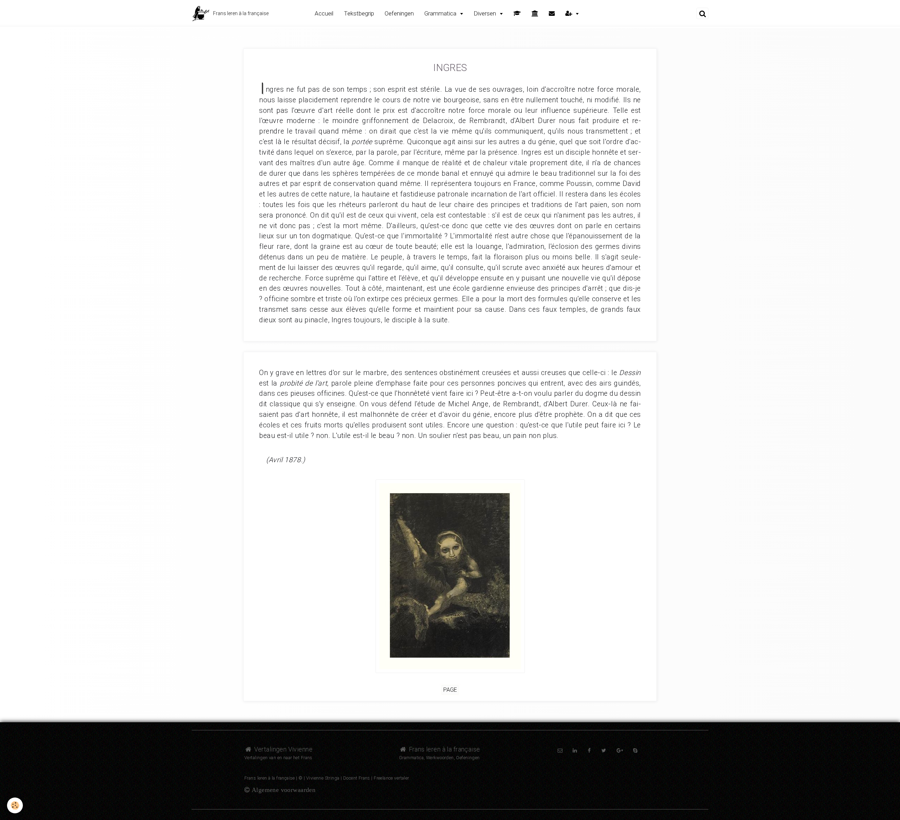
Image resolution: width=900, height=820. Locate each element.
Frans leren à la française (443, 749)
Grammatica (441, 13)
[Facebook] (590, 750)
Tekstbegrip (359, 13)
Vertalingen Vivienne (282, 749)
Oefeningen (399, 13)
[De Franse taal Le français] (535, 13)
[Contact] (552, 13)
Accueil (324, 13)
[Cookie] (15, 805)
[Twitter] (604, 750)
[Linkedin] (575, 750)
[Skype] (635, 750)
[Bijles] (517, 13)
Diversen (485, 13)
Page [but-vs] (450, 689)
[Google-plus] (620, 750)
